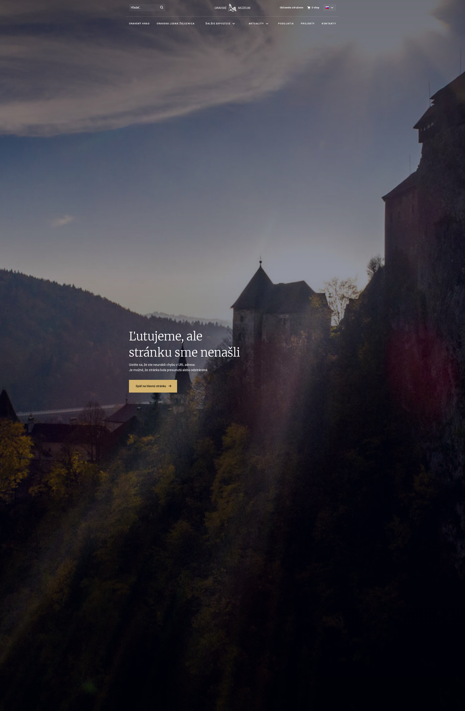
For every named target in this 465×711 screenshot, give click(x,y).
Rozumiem (233, 266)
